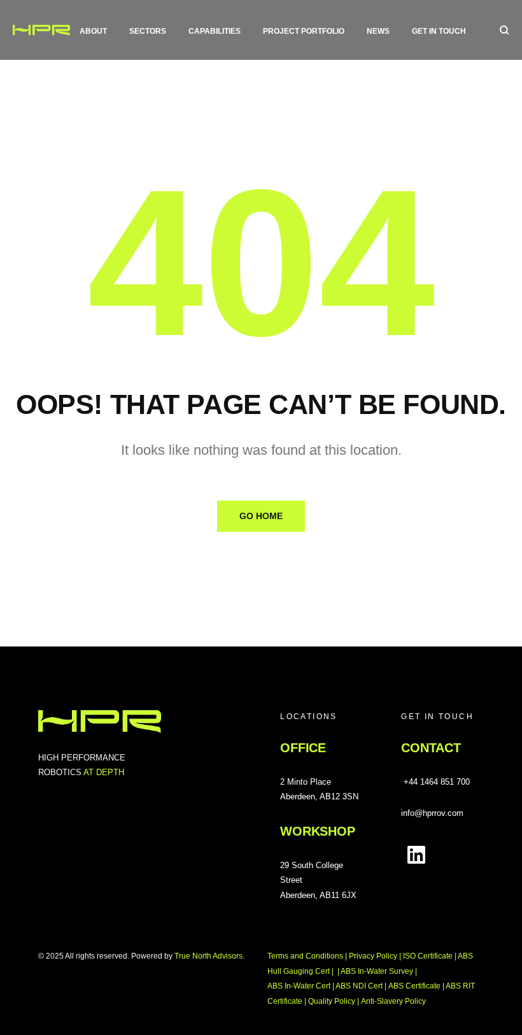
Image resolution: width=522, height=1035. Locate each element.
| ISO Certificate (426, 956)
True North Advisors (208, 956)
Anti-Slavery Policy (393, 1001)
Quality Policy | (333, 1001)
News (378, 31)
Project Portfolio (303, 31)
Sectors (147, 31)
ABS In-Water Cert (299, 985)
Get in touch (439, 31)
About (93, 31)
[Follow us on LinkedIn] (416, 854)
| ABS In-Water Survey (376, 971)
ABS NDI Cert (359, 985)
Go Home (261, 516)
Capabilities (214, 31)
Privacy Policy (373, 956)
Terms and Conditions (305, 956)
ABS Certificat (414, 985)
